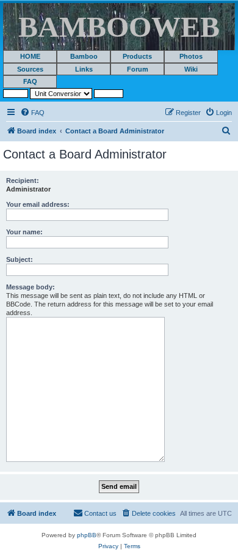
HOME (30, 56)
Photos (191, 56)
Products (137, 56)
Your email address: (38, 204)
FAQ (30, 81)
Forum (137, 69)
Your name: (24, 232)
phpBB (86, 535)
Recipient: (22, 180)
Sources (30, 69)
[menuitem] (32, 112)
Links (84, 69)
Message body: (30, 287)
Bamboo (84, 56)
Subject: (19, 259)
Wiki (191, 69)
